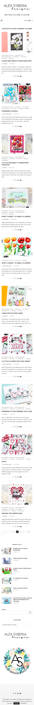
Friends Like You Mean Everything (20, 549)
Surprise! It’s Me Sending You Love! (17, 411)
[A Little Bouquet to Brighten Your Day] (17, 144)
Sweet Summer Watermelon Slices (22, 569)
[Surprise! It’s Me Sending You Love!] (17, 394)
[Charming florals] (17, 94)
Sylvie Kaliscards (7, 114)
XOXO (4, 462)
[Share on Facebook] (15, 76)
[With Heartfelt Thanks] (7, 561)
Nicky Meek (6, 219)
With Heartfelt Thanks (20, 558)
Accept (16, 703)
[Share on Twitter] (17, 76)
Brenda (5, 167)
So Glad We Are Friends (20, 578)
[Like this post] (13, 76)
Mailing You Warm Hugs (12, 513)
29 (29, 532)
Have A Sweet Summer (20, 588)
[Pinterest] (27, 20)
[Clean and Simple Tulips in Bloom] (17, 42)
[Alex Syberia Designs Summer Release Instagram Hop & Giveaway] (7, 600)
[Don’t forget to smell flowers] (17, 247)
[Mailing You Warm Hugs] (17, 494)
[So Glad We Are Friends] (7, 580)
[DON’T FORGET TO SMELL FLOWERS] (17, 198)
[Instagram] (26, 20)
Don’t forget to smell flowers (16, 263)
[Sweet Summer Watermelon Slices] (7, 571)
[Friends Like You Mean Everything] (7, 551)
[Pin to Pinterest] (18, 76)
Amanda (5, 63)
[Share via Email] (20, 76)
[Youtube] (29, 20)
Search (4, 609)
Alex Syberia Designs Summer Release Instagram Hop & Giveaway (22, 599)
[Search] (32, 20)
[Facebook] (24, 20)
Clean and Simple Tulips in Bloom (17, 61)
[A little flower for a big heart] (17, 344)
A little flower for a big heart (16, 361)
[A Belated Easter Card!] (17, 296)
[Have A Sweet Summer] (7, 590)
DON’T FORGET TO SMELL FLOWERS (16, 216)
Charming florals (10, 111)
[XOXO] (17, 444)
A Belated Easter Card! (12, 313)
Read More (24, 703)
